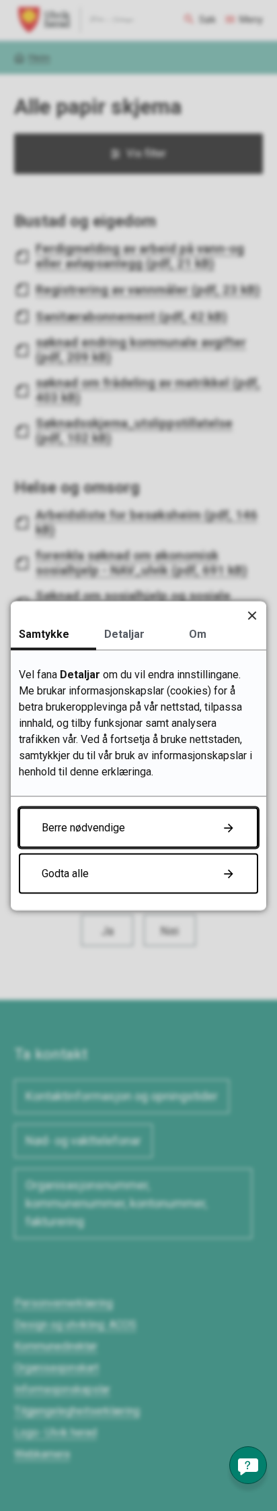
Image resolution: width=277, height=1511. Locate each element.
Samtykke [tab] (44, 633)
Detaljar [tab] (124, 633)
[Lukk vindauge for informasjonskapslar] (251, 615)
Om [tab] (197, 633)
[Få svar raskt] (248, 1465)
